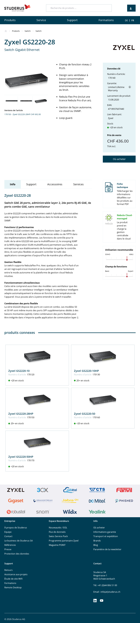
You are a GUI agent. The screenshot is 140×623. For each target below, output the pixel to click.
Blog (95, 544)
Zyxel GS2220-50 (84, 414)
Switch (28, 31)
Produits (16, 31)
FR (132, 20)
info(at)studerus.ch (110, 591)
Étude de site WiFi (13, 578)
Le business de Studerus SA (18, 540)
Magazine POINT (57, 544)
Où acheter (119, 159)
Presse (7, 549)
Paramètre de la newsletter (107, 549)
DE (126, 20)
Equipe (7, 531)
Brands (97, 540)
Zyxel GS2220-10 (19, 371)
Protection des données (16, 553)
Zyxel (110, 118)
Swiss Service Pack (58, 536)
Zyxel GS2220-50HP (20, 457)
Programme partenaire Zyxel (63, 540)
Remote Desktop (13, 587)
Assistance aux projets (15, 574)
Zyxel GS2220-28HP (20, 414)
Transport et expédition (105, 536)
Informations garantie (104, 531)
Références (10, 544)
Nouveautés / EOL (58, 527)
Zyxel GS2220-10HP (86, 371)
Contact (8, 536)
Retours (8, 570)
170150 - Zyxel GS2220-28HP (17, 114)
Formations (10, 583)
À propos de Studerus (15, 527)
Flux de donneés (57, 531)
